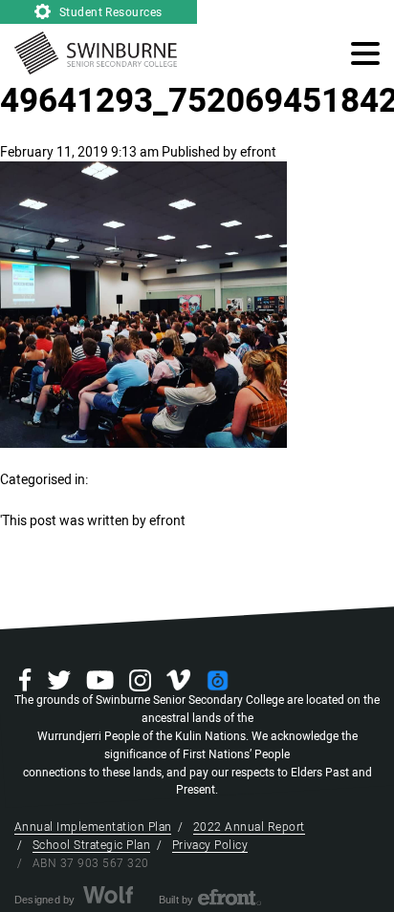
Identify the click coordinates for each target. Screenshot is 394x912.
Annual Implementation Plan (92, 827)
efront (258, 152)
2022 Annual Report (249, 827)
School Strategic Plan (91, 845)
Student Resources (109, 12)
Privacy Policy (210, 845)
